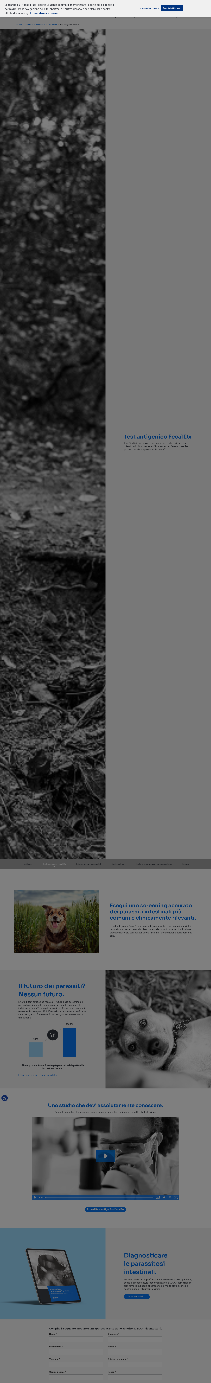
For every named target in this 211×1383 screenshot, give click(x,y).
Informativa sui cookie (44, 13)
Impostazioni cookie (149, 8)
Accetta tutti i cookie (172, 8)
